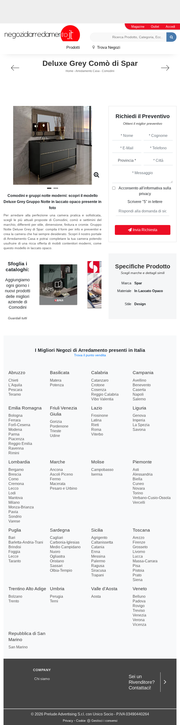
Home (69, 71)
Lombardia (19, 461)
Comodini (108, 71)
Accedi (170, 26)
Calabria (99, 372)
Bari (11, 538)
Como (13, 479)
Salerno (139, 399)
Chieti (13, 380)
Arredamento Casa (87, 71)
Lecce (13, 556)
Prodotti (73, 47)
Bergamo (16, 470)
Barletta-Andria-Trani (25, 542)
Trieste (55, 431)
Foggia (14, 552)
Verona (139, 620)
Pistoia (138, 570)
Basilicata (59, 372)
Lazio (96, 408)
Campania (143, 372)
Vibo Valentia (102, 399)
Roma (96, 430)
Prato (137, 575)
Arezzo (138, 538)
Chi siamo (42, 679)
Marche (57, 461)
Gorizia (56, 422)
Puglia (14, 530)
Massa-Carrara (145, 561)
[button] (49, 188)
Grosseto (140, 547)
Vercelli (139, 502)
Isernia (96, 474)
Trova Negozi (108, 47)
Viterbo (97, 434)
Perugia (56, 596)
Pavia (13, 512)
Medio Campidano (65, 547)
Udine (55, 436)
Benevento (142, 385)
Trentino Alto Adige (27, 588)
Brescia (14, 474)
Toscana (141, 530)
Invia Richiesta (144, 230)
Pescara (15, 390)
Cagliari (56, 538)
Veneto (140, 588)
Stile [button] (128, 304)
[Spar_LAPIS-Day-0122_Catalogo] (58, 284)
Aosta (96, 596)
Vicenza (139, 625)
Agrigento (99, 538)
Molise (97, 461)
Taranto (14, 561)
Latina (96, 420)
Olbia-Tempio (61, 570)
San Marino (18, 647)
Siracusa (98, 570)
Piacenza (16, 439)
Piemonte (142, 461)
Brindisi (14, 547)
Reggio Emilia (20, 444)
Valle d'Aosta (104, 588)
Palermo (98, 561)
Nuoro (55, 552)
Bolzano (15, 596)
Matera (55, 380)
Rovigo (139, 606)
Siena (137, 580)
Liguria (139, 408)
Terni (54, 601)
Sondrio (15, 516)
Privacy (68, 720)
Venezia (139, 615)
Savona (139, 430)
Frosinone (99, 415)
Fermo (55, 479)
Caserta (139, 390)
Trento (13, 601)
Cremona (16, 484)
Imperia (139, 420)
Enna (95, 552)
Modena (15, 430)
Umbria (57, 588)
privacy (145, 194)
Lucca (138, 556)
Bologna (15, 415)
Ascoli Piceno (61, 474)
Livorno (139, 552)
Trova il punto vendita (90, 355)
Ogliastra (57, 556)
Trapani (97, 575)
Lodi (12, 493)
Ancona (56, 470)
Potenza (57, 385)
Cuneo (138, 484)
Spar (138, 283)
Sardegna (60, 530)
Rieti (95, 425)
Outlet (155, 26)
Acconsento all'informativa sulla (145, 191)
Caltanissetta (102, 542)
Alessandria (143, 474)
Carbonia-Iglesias (64, 542)
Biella (137, 479)
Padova (139, 601)
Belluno (139, 596)
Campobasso (102, 470)
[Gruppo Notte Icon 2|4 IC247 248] (165, 68)
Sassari (56, 566)
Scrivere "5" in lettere (145, 202)
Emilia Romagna (25, 408)
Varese (14, 521)
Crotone (98, 385)
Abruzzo (16, 372)
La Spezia (141, 425)
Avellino (139, 380)
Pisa (136, 566)
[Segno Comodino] (15, 68)
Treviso (139, 610)
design (140, 304)
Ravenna (16, 448)
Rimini (13, 453)
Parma (13, 434)
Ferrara (14, 420)
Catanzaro (100, 380)
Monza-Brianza (21, 507)
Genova (139, 415)
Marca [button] (126, 283)
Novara (139, 488)
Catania (97, 547)
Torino (138, 493)
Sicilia (97, 530)
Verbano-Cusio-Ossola (152, 498)
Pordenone (59, 426)
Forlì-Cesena (19, 425)
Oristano (57, 561)
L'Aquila (15, 385)
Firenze (139, 542)
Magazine (137, 26)
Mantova (15, 498)
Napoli (138, 394)
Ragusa (97, 566)
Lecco (13, 488)
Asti (136, 470)
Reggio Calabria (105, 394)
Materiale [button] (124, 291)
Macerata (57, 484)
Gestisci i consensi (104, 720)
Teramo (14, 394)
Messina (98, 556)
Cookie (81, 720)
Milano (14, 502)
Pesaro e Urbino (63, 488)
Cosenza (98, 390)
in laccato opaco (148, 291)
